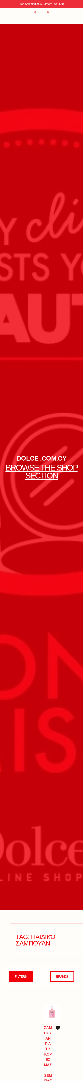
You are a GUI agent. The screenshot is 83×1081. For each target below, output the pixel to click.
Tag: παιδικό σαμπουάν (35, 940)
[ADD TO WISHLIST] (58, 1028)
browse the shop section (42, 471)
